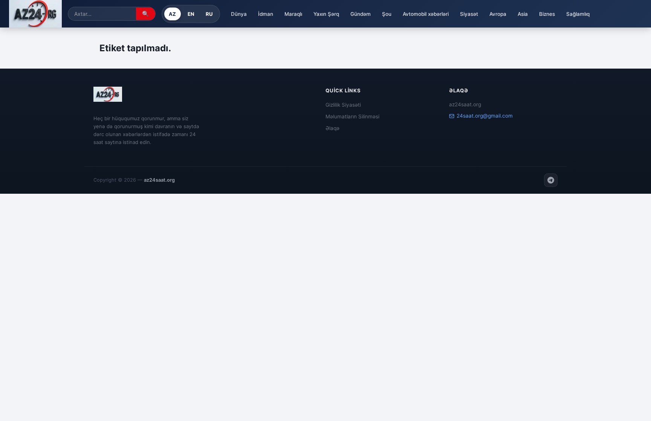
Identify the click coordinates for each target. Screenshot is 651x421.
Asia (523, 14)
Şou (386, 14)
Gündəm (360, 14)
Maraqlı (293, 14)
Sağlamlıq (578, 14)
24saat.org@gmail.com (485, 116)
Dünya (239, 14)
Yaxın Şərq (326, 14)
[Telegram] (551, 180)
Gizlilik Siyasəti (343, 105)
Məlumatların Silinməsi (352, 116)
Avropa (497, 14)
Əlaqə (332, 128)
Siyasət (469, 14)
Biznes (547, 14)
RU (209, 14)
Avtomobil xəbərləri (426, 14)
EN (191, 14)
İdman (265, 14)
